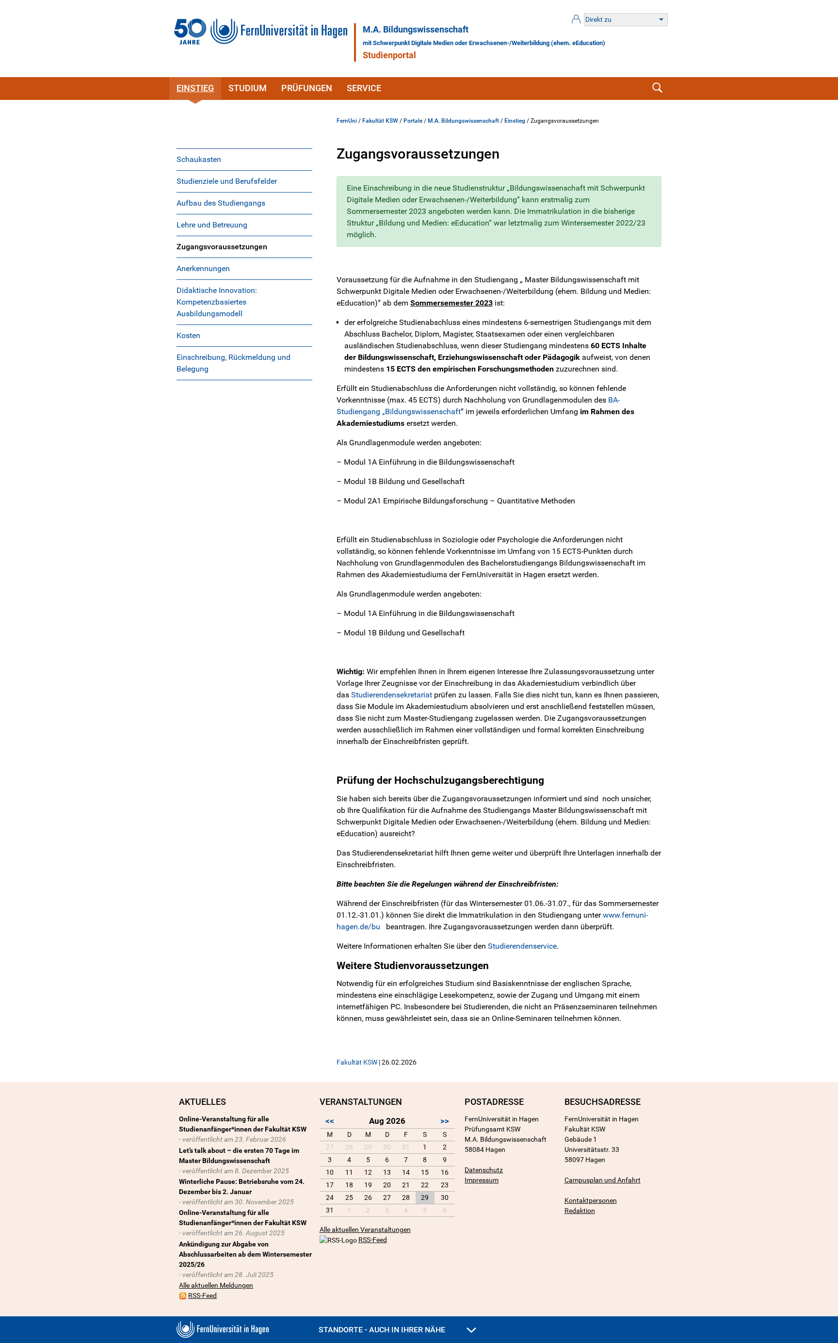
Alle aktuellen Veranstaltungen (365, 1229)
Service (364, 88)
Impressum (482, 1180)
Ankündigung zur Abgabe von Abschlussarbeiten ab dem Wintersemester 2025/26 (245, 1254)
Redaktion (579, 1210)
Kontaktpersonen (590, 1200)
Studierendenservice (522, 946)
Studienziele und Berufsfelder (227, 181)
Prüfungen (306, 88)
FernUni (347, 120)
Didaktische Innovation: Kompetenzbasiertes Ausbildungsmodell (217, 302)
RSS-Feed (202, 1295)
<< (329, 1121)
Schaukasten (199, 159)
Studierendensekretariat (391, 694)
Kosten (188, 335)
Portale (412, 120)
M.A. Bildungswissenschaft (415, 29)
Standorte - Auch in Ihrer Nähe (383, 1329)
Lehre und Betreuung (212, 224)
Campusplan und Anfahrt (602, 1180)
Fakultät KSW (380, 120)
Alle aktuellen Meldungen (216, 1285)
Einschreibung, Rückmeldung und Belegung (233, 363)
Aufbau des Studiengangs (221, 203)
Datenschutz (484, 1170)
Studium (247, 88)
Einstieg (195, 88)
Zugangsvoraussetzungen (222, 246)
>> (444, 1121)
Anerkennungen (203, 268)
